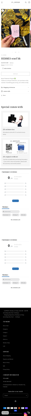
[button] (2, 2)
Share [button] (4, 95)
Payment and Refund (8, 359)
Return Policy (6, 362)
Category (5, 332)
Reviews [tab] (5, 207)
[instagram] (25, 414)
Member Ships (6, 342)
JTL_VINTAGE (13, 413)
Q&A (4, 366)
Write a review (15, 200)
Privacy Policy (6, 369)
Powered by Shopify (19, 413)
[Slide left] (12, 52)
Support (5, 336)
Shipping (2, 64)
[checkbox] (23, 215)
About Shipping (7, 355)
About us (5, 339)
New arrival (6, 325)
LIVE (4, 346)
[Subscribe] (26, 395)
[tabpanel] (15, 223)
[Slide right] (18, 52)
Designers (5, 329)
